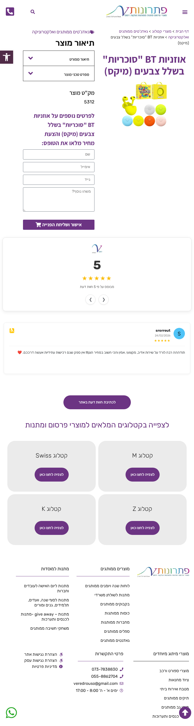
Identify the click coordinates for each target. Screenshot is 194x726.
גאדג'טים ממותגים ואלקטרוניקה (61, 32)
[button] (185, 12)
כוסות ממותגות (117, 613)
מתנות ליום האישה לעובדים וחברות (46, 588)
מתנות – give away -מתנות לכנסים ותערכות (45, 617)
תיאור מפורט (79, 59)
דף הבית (182, 31)
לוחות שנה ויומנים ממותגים (107, 585)
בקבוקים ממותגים (115, 604)
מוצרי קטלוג (162, 31)
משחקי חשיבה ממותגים (49, 628)
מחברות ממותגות (115, 622)
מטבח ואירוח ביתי (174, 689)
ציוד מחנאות (178, 679)
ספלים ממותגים (117, 631)
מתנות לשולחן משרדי (112, 595)
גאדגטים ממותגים (115, 640)
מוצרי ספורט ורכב (174, 670)
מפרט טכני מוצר (76, 74)
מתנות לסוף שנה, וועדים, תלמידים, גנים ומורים (48, 602)
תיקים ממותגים (176, 698)
